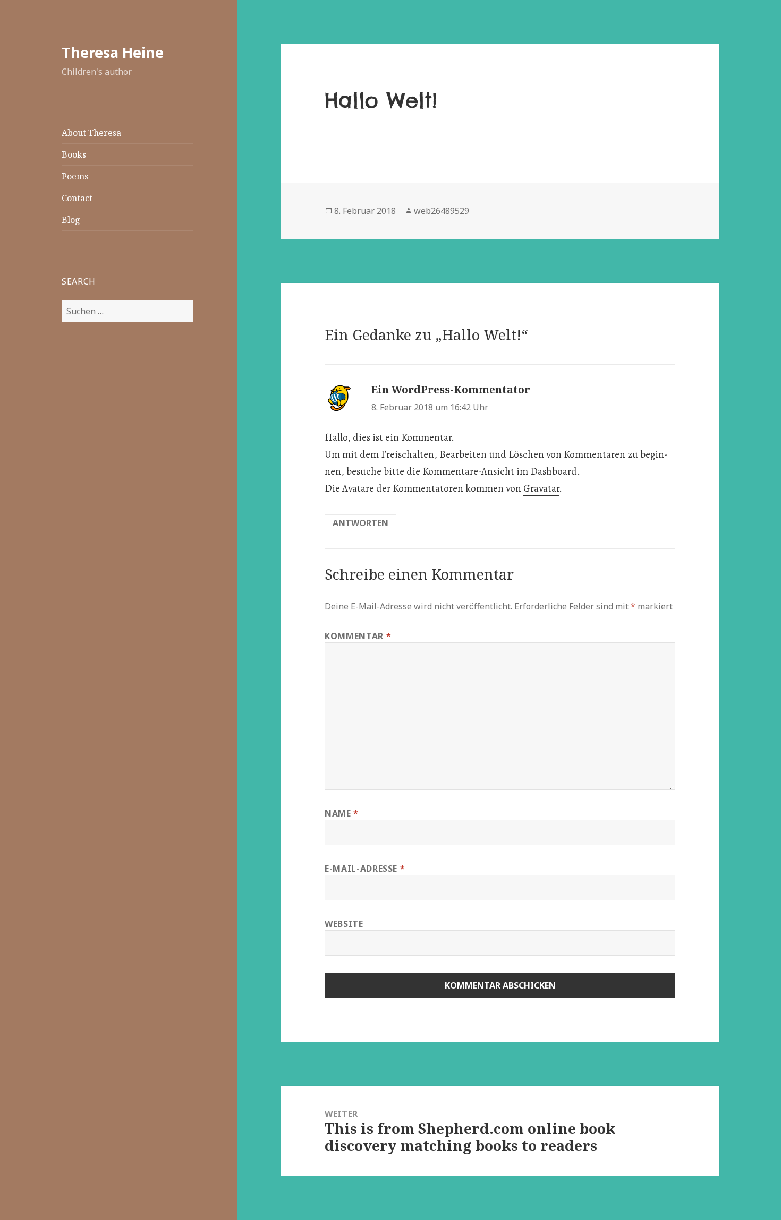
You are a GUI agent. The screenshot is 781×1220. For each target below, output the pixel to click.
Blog (71, 220)
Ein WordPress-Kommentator (450, 390)
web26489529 (441, 211)
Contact (77, 198)
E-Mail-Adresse (365, 868)
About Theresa (91, 133)
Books (74, 154)
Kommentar (358, 636)
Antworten (360, 523)
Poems (75, 176)
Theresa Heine (113, 52)
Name (342, 813)
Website (344, 924)
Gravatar (541, 488)
